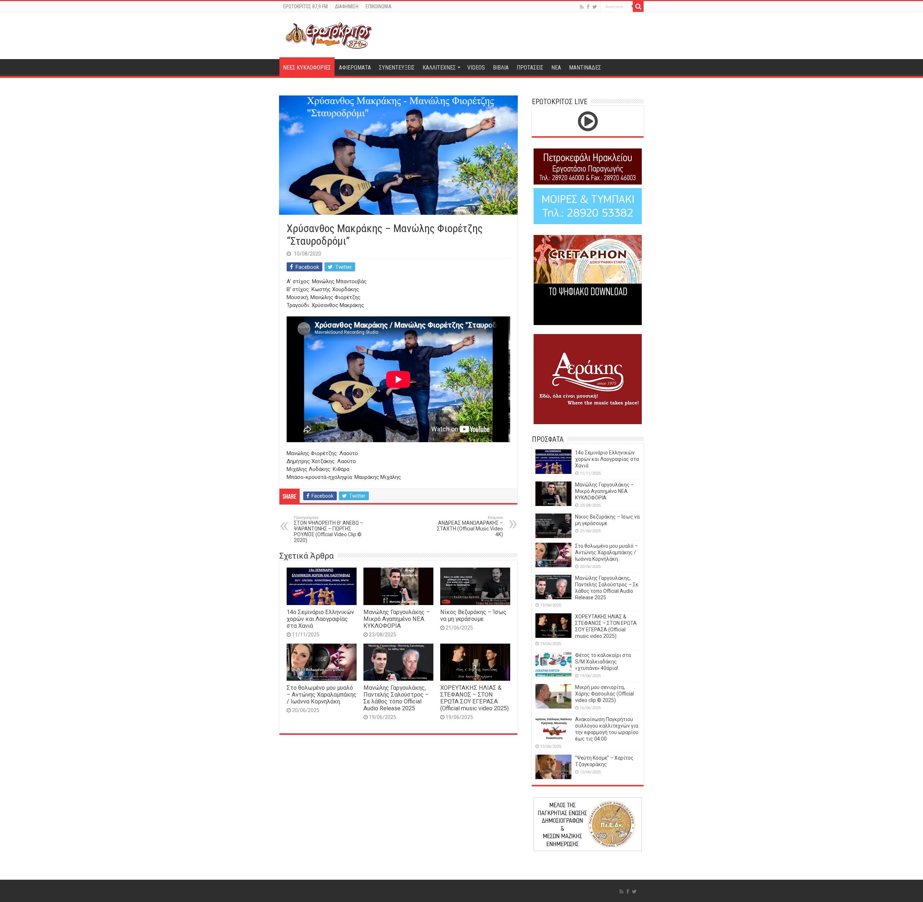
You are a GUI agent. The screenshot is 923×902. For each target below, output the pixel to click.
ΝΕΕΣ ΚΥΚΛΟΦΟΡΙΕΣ (307, 67)
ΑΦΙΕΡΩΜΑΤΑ (355, 67)
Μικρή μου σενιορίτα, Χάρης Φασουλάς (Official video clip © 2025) (604, 693)
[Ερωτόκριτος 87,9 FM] (329, 34)
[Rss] (581, 7)
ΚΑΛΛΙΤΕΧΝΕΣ (439, 67)
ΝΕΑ (556, 67)
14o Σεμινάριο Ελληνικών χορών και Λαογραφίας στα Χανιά (320, 619)
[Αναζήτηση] (638, 6)
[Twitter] (595, 7)
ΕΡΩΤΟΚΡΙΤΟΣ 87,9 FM (305, 6)
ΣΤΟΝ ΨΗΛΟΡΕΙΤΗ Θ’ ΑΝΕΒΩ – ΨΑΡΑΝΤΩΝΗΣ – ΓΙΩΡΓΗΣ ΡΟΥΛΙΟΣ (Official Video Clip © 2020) (328, 529)
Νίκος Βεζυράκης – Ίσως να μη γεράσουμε (473, 615)
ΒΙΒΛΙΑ (501, 67)
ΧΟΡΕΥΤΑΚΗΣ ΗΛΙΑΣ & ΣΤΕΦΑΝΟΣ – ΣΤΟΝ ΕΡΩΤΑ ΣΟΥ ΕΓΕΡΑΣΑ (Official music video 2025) (474, 698)
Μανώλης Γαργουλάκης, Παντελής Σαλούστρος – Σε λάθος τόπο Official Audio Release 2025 (396, 698)
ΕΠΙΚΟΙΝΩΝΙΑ (379, 6)
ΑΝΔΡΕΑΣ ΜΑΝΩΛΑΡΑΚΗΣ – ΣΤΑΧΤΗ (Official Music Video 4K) (470, 526)
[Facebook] (588, 7)
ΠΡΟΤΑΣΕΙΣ (530, 67)
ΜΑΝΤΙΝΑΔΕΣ (585, 67)
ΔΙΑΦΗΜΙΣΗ (346, 6)
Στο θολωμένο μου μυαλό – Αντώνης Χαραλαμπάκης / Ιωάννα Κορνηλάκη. (322, 694)
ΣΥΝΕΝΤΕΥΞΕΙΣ (397, 67)
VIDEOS (476, 67)
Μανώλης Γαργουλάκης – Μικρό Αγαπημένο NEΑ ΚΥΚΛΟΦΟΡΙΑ (396, 619)
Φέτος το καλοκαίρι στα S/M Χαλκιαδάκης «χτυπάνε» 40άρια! (603, 661)
